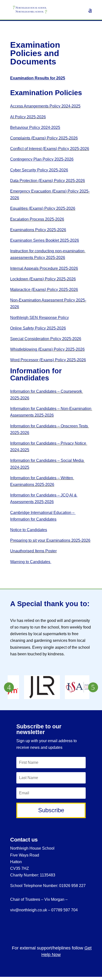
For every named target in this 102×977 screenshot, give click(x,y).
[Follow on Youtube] (84, 928)
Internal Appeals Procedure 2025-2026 (44, 268)
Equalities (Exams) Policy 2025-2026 (42, 208)
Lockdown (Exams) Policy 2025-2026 (43, 279)
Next (93, 687)
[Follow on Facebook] (67, 928)
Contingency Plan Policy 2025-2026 (42, 159)
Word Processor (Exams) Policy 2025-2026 (48, 360)
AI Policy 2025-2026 (28, 117)
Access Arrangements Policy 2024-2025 (45, 106)
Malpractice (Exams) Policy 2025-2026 (44, 289)
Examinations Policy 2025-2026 (38, 230)
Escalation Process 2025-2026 (37, 219)
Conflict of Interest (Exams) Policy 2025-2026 (49, 149)
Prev (9, 687)
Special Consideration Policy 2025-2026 (45, 339)
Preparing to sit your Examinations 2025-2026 (50, 540)
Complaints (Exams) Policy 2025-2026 (44, 138)
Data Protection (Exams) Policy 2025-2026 (47, 181)
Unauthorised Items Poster (33, 551)
